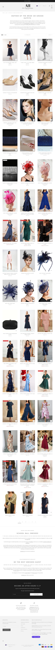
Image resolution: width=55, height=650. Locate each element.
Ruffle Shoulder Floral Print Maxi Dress (10, 454)
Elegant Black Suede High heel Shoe (27, 93)
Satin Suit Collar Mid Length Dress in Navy (45, 364)
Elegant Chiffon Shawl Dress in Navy (10, 424)
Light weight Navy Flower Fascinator (45, 304)
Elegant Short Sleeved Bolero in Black (45, 244)
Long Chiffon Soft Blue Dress (10, 243)
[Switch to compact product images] (5, 34)
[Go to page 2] (35, 522)
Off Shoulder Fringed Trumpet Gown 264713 (27, 334)
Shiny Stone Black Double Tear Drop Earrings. (45, 123)
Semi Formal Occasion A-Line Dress (10, 364)
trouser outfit (16, 570)
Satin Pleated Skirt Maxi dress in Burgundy (45, 454)
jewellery (31, 541)
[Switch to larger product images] (2, 34)
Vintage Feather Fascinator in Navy (27, 304)
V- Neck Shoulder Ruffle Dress (10, 484)
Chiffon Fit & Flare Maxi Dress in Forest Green (45, 394)
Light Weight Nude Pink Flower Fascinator (45, 184)
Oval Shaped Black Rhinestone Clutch (10, 334)
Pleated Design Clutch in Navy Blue (10, 153)
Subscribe (36, 594)
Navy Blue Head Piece (10, 303)
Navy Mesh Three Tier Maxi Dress (27, 423)
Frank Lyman (34, 572)
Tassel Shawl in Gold (10, 515)
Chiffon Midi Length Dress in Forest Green (27, 244)
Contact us (22, 551)
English (44, 5)
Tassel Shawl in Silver (28, 515)
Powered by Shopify (28, 646)
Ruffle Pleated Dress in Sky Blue (27, 393)
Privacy (22, 631)
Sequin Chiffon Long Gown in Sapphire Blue (45, 214)
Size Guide (23, 624)
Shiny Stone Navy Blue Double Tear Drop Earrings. (27, 123)
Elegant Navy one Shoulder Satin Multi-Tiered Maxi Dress (27, 214)
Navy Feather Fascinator (44, 273)
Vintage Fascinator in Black (27, 273)
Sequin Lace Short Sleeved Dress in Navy (27, 364)
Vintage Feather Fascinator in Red (27, 184)
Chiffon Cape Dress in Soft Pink (45, 333)
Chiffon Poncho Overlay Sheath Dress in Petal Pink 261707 (10, 274)
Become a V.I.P (43, 645)
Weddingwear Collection (29, 23)
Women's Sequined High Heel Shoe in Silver (10, 123)
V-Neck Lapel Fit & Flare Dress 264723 (27, 63)
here (35, 623)
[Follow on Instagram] (3, 640)
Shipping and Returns (25, 622)
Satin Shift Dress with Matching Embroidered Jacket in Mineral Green (27, 485)
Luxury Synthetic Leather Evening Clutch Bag (27, 153)
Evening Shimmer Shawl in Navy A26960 (45, 516)
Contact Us (23, 627)
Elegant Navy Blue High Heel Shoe (45, 93)
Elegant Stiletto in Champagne (10, 92)
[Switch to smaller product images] (3, 34)
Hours (22, 625)
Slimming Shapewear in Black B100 (45, 63)
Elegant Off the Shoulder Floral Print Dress (45, 424)
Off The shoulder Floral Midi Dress (10, 63)
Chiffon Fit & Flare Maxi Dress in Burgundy (45, 485)
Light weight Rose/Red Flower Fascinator (10, 214)
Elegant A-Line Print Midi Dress (28, 453)
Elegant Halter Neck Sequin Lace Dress (10, 394)
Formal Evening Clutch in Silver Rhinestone (10, 184)
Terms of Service (24, 629)
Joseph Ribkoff (27, 572)
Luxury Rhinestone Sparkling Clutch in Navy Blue (45, 153)
